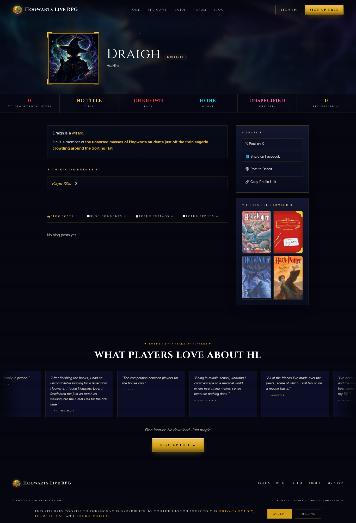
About (315, 483)
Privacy (283, 500)
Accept (279, 514)
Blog (219, 10)
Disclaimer (334, 500)
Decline (308, 514)
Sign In (288, 10)
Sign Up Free (324, 10)
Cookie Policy (92, 516)
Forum (199, 10)
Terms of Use (49, 516)
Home (135, 10)
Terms (299, 500)
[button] (73, 58)
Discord (335, 483)
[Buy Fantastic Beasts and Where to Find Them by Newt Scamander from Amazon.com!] (288, 232)
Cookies (314, 500)
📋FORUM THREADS (154, 216)
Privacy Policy (236, 511)
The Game (157, 10)
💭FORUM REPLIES (200, 216)
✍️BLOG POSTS (62, 216)
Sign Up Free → (178, 445)
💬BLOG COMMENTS (107, 216)
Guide (180, 10)
